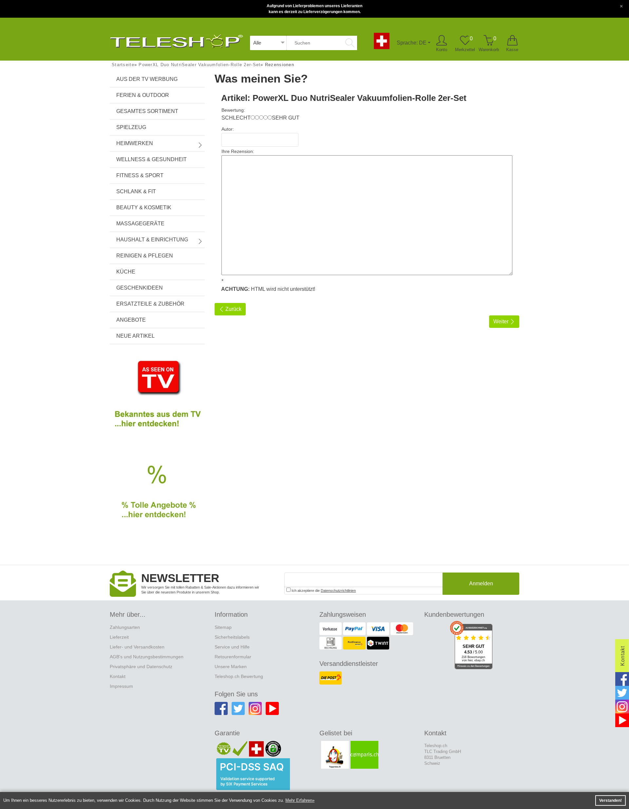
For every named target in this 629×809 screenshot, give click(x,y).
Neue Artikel (135, 336)
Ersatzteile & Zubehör (150, 304)
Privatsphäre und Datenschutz (141, 666)
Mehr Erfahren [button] (298, 800)
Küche (125, 271)
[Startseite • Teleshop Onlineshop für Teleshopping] (176, 40)
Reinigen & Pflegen (144, 255)
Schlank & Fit (136, 191)
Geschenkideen (139, 288)
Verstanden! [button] (610, 800)
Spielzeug (131, 127)
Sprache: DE (412, 43)
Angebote (131, 320)
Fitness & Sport (139, 175)
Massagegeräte (140, 223)
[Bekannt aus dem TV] (157, 399)
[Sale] (157, 499)
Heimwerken (134, 143)
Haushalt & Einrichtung (152, 239)
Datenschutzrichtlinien (338, 591)
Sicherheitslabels (232, 637)
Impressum (121, 686)
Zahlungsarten (125, 627)
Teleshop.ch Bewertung (239, 676)
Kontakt (117, 676)
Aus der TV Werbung (147, 79)
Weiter (501, 321)
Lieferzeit (119, 637)
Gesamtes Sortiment (147, 111)
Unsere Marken (231, 666)
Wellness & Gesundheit (151, 159)
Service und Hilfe (232, 646)
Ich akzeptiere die (323, 591)
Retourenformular (233, 656)
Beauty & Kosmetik (143, 207)
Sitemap (223, 627)
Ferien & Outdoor (142, 95)
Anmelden (481, 583)
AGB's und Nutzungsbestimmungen (146, 656)
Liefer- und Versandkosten (137, 646)
